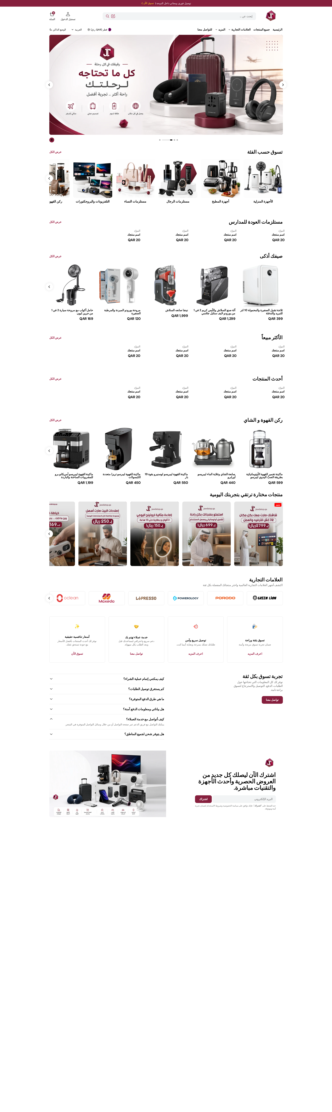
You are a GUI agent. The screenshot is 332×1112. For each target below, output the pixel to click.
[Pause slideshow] (51, 140)
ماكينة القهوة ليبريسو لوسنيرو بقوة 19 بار (166, 475)
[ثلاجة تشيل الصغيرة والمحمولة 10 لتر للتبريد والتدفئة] (261, 314)
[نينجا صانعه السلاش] (166, 313)
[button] (68, 16)
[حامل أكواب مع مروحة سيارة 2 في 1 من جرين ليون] (71, 314)
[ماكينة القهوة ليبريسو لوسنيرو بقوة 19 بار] (166, 478)
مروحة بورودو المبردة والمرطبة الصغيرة (122, 311)
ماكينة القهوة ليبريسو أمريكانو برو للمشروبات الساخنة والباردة (74, 475)
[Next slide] (49, 286)
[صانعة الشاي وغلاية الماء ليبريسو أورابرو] (213, 478)
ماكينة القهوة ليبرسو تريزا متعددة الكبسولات (121, 475)
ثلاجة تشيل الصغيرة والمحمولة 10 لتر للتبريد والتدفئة (261, 311)
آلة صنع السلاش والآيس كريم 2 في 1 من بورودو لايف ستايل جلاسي (214, 311)
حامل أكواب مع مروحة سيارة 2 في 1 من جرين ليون (72, 311)
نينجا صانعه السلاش (176, 310)
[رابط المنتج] (261, 285)
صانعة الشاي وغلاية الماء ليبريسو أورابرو (216, 475)
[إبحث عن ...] (107, 16)
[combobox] (179, 16)
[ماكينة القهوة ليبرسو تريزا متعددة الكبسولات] (119, 478)
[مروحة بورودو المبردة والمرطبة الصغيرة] (119, 314)
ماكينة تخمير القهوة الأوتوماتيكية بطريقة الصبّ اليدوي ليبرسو (264, 475)
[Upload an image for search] (113, 16)
